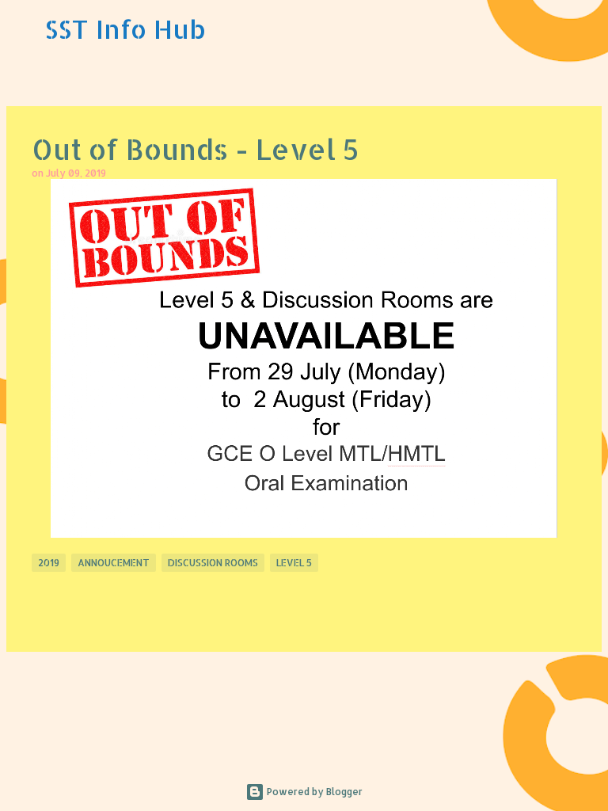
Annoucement (114, 563)
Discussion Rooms (213, 563)
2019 (48, 563)
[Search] (585, 29)
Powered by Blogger (313, 792)
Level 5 (294, 563)
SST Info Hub (125, 29)
